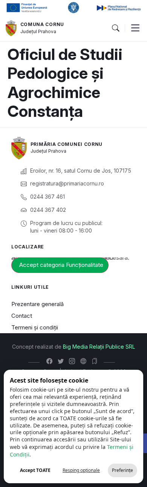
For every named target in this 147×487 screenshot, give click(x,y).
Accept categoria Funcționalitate (61, 264)
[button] (115, 28)
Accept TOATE (35, 470)
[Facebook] (51, 361)
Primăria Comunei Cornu (67, 144)
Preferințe (122, 470)
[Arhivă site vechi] (96, 361)
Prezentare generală (37, 304)
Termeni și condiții (34, 327)
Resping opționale (81, 470)
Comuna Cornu (42, 24)
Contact (21, 315)
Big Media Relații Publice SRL (99, 346)
